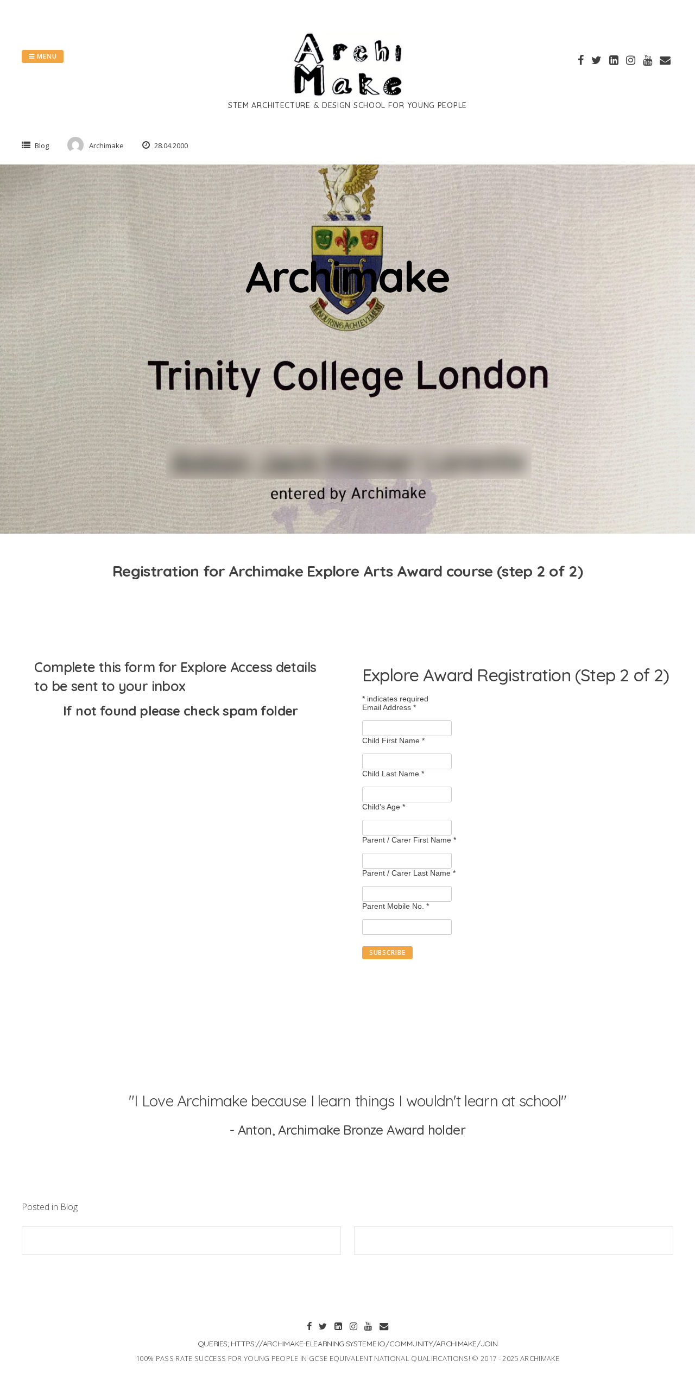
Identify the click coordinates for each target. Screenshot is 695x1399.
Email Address (389, 707)
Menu (46, 56)
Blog (42, 145)
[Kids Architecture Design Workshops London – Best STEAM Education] (347, 93)
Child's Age (383, 806)
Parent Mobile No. (395, 906)
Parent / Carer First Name (409, 839)
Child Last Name (393, 773)
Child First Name (393, 740)
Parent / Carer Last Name (409, 873)
